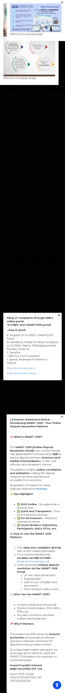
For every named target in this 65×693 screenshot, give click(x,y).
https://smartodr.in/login (22, 373)
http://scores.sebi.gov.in (21, 368)
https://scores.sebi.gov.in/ (33, 561)
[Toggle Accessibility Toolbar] (57, 685)
